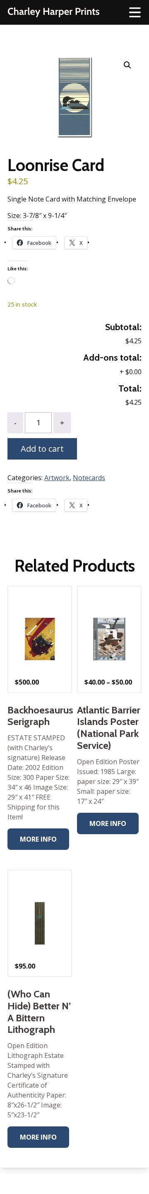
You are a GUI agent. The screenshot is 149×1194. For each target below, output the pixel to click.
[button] (127, 65)
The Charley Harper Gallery (53, 12)
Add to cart (42, 448)
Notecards (89, 477)
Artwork (57, 477)
